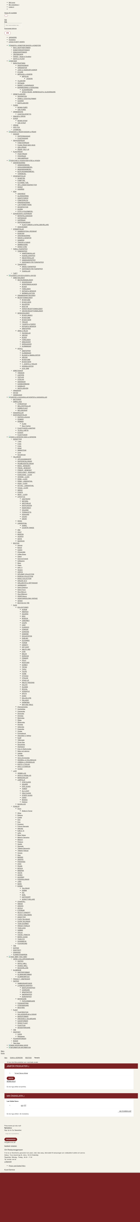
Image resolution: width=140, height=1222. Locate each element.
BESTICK (28, 1058)
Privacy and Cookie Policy (17, 1166)
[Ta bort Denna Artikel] (22, 1108)
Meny (2, 1051)
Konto (3, 1053)
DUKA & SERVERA (16, 1058)
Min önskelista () (14, 5)
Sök (5, 20)
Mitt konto (12, 2)
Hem (5, 1058)
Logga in (11, 7)
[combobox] (13, 25)
